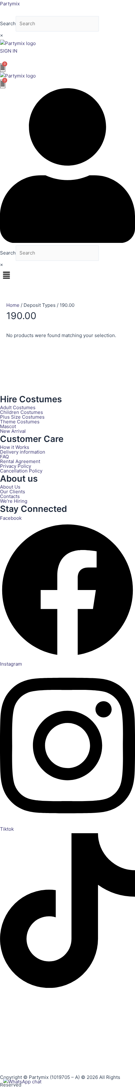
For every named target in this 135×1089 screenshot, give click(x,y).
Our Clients (12, 491)
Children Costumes (21, 412)
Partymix (10, 4)
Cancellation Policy (21, 470)
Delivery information (22, 452)
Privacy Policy (15, 466)
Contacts (10, 496)
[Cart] (2, 67)
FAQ (4, 456)
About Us (10, 486)
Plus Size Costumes (22, 417)
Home (12, 305)
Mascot (8, 426)
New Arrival (13, 431)
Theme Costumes (20, 421)
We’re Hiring (13, 501)
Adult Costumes (17, 407)
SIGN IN (8, 51)
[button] (67, 275)
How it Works (14, 447)
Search (8, 23)
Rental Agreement (20, 461)
